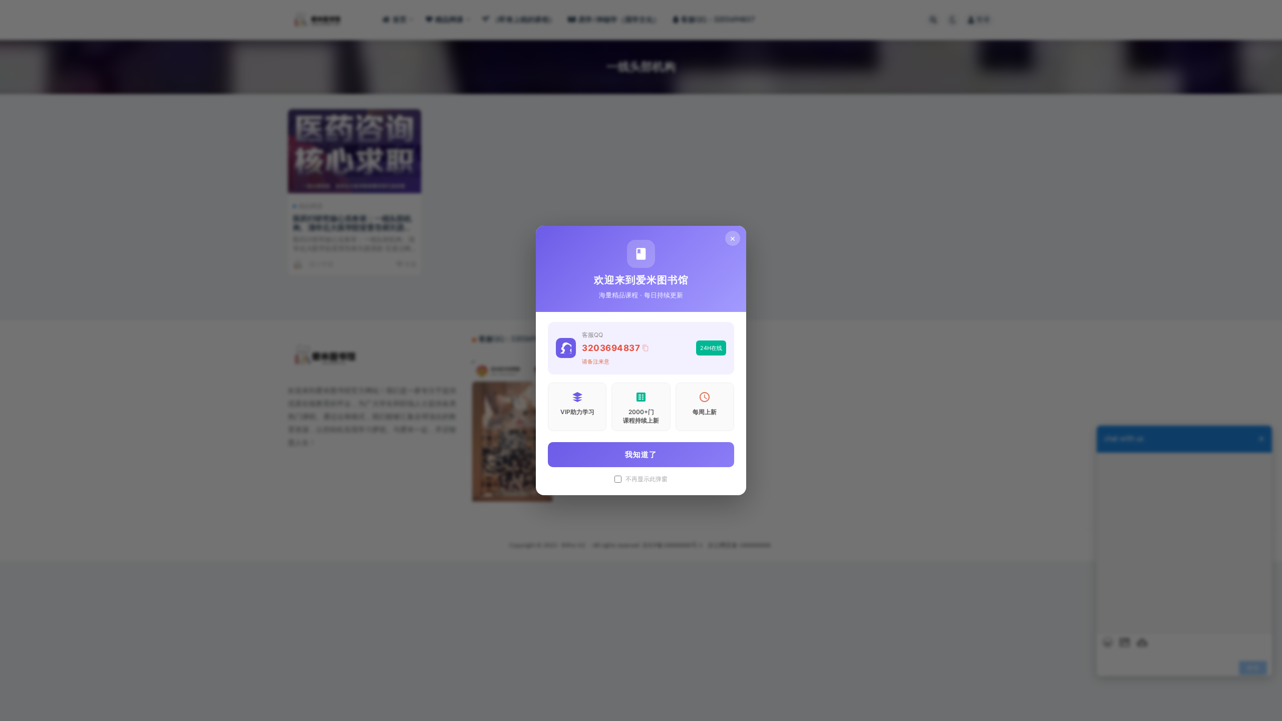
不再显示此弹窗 (646, 479)
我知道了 (641, 454)
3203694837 (611, 348)
